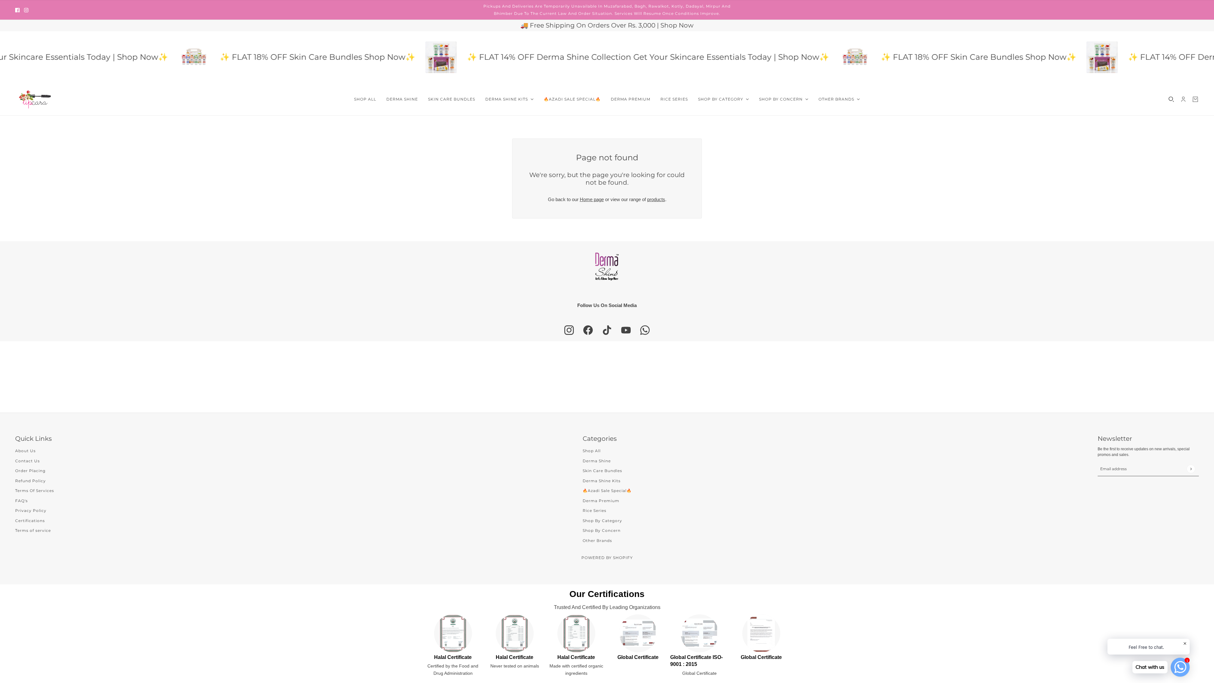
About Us (25, 450)
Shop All (592, 450)
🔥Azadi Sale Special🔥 (607, 490)
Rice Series (594, 510)
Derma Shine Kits (602, 480)
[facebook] (17, 10)
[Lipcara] (35, 99)
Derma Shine (597, 460)
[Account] (1183, 99)
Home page (592, 199)
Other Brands (597, 540)
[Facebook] (588, 330)
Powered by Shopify (607, 557)
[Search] (1171, 99)
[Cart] (1195, 99)
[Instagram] (569, 330)
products (656, 199)
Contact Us (27, 460)
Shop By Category (602, 520)
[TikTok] (607, 330)
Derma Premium (601, 500)
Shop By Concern (602, 530)
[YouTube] (626, 330)
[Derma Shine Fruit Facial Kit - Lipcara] (414, 57)
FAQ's (21, 500)
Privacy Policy (30, 510)
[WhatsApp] (645, 330)
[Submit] (1190, 469)
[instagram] (26, 10)
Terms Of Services (34, 490)
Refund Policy (30, 480)
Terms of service (33, 530)
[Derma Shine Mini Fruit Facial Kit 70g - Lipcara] (167, 57)
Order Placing (30, 470)
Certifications (30, 520)
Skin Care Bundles (602, 470)
